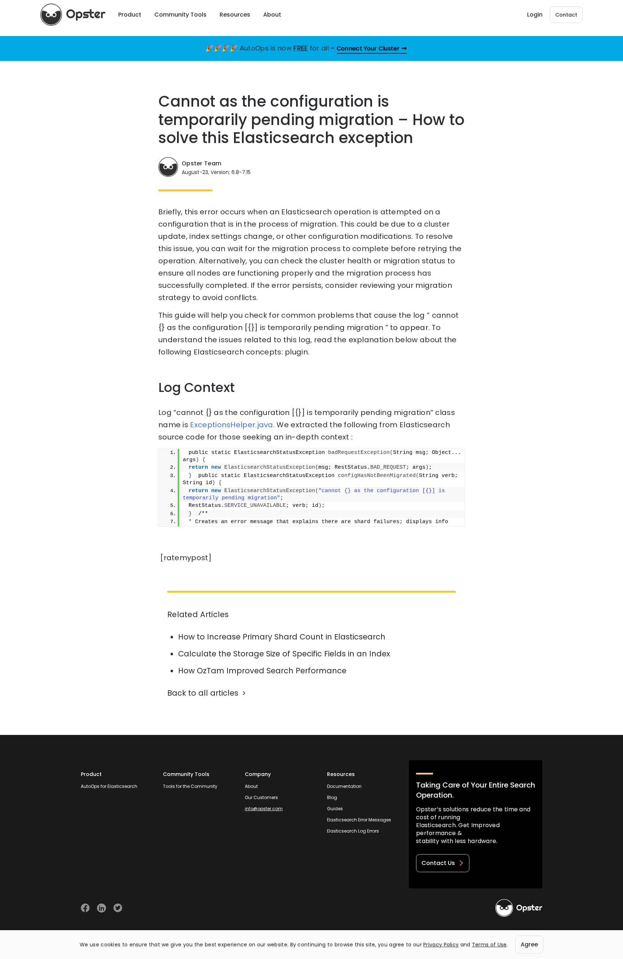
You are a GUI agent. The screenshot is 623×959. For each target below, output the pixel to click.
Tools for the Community (190, 786)
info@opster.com (264, 809)
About (251, 786)
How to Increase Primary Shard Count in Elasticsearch (281, 637)
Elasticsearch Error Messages (359, 820)
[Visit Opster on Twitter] (117, 908)
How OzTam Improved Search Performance (262, 670)
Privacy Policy (441, 944)
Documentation (344, 786)
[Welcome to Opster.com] (518, 908)
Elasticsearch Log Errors (353, 831)
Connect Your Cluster (368, 48)
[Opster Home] (72, 15)
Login (535, 14)
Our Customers (261, 797)
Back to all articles (202, 693)
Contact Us (438, 863)
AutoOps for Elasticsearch (109, 786)
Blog (332, 797)
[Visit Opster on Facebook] (85, 908)
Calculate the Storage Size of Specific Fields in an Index (284, 653)
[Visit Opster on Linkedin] (101, 908)
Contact (566, 14)
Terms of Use (489, 944)
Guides (335, 809)
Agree (529, 944)
